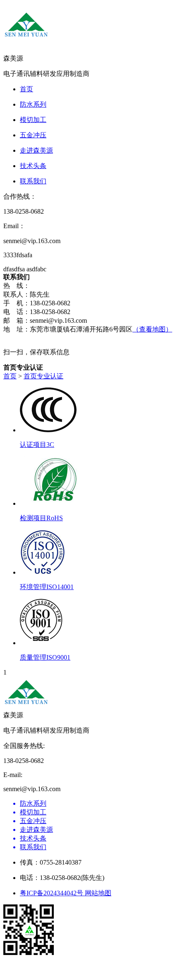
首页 (10, 376)
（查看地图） (152, 329)
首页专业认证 (43, 376)
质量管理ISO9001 (45, 657)
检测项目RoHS (41, 517)
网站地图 (98, 893)
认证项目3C (37, 444)
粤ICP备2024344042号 (52, 893)
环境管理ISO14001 (47, 586)
